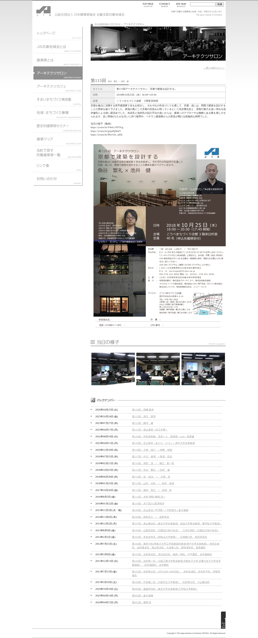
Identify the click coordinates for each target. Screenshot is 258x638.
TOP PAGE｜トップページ (149, 5)
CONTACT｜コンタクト (165, 5)
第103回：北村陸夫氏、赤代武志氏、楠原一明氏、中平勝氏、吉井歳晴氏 (172, 554)
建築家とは (57, 59)
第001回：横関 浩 (141, 602)
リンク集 (57, 165)
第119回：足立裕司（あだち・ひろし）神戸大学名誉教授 (163, 443)
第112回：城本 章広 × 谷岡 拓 (152, 490)
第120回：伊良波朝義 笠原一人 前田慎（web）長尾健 (163, 436)
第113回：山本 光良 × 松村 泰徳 (153, 483)
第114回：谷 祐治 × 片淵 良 (151, 477)
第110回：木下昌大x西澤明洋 (148, 503)
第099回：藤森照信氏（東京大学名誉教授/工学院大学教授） (165, 589)
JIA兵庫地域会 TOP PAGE (107, 24)
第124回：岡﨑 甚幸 (143, 409)
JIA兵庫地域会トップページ (57, 33)
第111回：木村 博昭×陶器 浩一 (148, 497)
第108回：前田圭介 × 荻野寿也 (150, 517)
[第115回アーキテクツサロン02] (203, 384)
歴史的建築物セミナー (57, 125)
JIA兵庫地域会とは (57, 46)
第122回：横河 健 (142, 423)
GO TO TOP (223, 620)
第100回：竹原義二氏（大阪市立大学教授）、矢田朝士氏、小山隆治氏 (171, 582)
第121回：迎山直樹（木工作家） (150, 429)
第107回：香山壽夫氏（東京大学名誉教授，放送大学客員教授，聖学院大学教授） (177, 523)
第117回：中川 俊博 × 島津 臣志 (152, 456)
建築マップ (57, 139)
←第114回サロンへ (214, 68)
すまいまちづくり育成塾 (57, 99)
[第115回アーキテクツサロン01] (158, 384)
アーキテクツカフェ (57, 86)
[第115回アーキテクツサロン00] (113, 384)
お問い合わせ (57, 179)
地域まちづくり (57, 112)
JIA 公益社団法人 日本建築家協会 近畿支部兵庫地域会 (55, 9)
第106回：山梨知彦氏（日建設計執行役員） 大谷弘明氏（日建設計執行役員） (175, 530)
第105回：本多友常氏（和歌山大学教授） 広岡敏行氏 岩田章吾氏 (169, 537)
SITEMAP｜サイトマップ (180, 5)
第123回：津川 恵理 (144, 416)
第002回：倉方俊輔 (142, 595)
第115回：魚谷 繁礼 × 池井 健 (151, 470)
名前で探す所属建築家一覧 (57, 152)
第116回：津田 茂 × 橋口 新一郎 (153, 463)
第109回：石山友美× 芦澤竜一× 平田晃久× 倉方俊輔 (160, 510)
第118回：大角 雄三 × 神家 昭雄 (152, 450)
